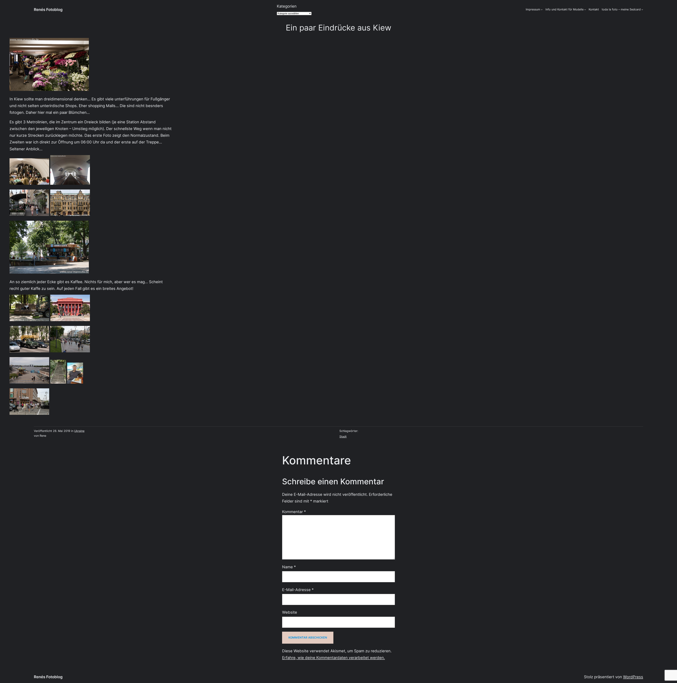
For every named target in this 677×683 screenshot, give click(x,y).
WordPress (633, 676)
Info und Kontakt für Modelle (564, 9)
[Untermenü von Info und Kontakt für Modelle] (585, 9)
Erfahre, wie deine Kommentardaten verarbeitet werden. (333, 657)
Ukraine (79, 431)
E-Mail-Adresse (298, 589)
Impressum (533, 9)
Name (289, 566)
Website (289, 612)
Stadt (343, 436)
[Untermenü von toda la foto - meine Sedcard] (642, 9)
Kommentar (294, 511)
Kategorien (287, 6)
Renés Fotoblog (48, 9)
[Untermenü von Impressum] (542, 9)
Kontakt (594, 9)
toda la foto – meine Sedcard (621, 9)
